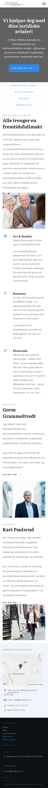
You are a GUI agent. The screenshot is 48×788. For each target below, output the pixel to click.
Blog (5, 730)
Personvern (8, 736)
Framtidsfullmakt (24, 85)
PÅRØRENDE (24, 105)
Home (5, 727)
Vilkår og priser (9, 739)
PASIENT (24, 98)
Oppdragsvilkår (9, 733)
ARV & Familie (24, 92)
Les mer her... (33, 392)
